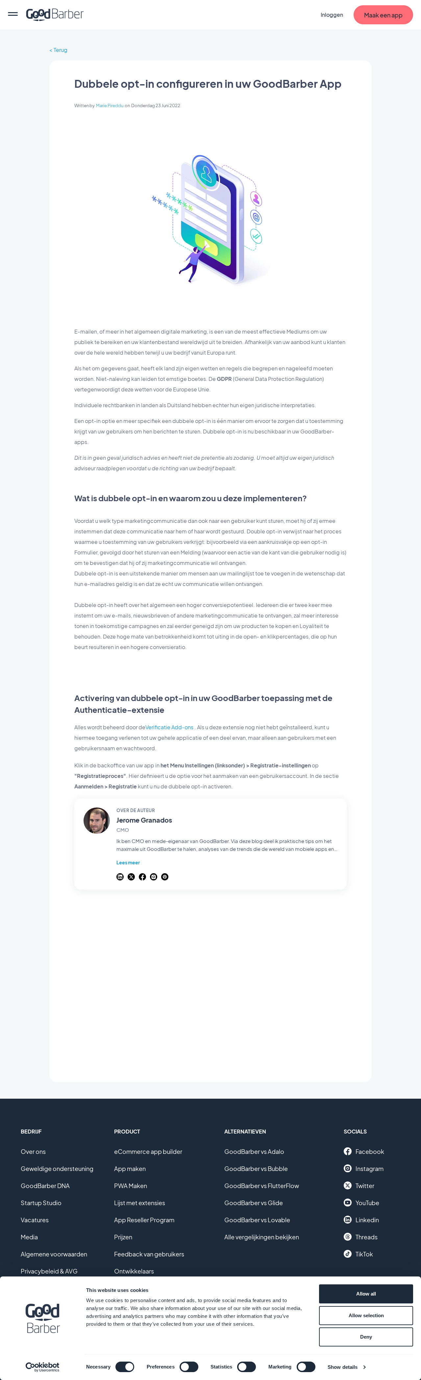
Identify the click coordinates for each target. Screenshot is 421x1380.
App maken (130, 1168)
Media (29, 1237)
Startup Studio (41, 1202)
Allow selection (366, 1315)
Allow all (366, 1294)
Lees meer (128, 862)
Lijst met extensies (139, 1202)
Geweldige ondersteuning (57, 1168)
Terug (60, 49)
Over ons (33, 1151)
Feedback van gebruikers (149, 1254)
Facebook (370, 1151)
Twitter (365, 1185)
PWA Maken (130, 1185)
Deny (366, 1337)
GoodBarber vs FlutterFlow (261, 1185)
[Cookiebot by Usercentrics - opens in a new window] (42, 1367)
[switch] (189, 1367)
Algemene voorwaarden (54, 1254)
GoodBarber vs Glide (253, 1202)
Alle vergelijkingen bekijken (261, 1237)
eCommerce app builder (148, 1151)
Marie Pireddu (109, 105)
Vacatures (35, 1220)
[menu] (13, 15)
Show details (343, 1367)
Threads (367, 1237)
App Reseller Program (144, 1220)
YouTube (367, 1202)
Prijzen (123, 1237)
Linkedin (367, 1220)
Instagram (370, 1168)
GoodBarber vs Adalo (254, 1151)
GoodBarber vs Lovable (257, 1220)
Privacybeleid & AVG (49, 1271)
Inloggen (332, 14)
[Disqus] (210, 982)
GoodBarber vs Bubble (256, 1168)
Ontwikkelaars (134, 1271)
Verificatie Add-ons (169, 727)
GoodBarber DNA (45, 1185)
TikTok (364, 1254)
